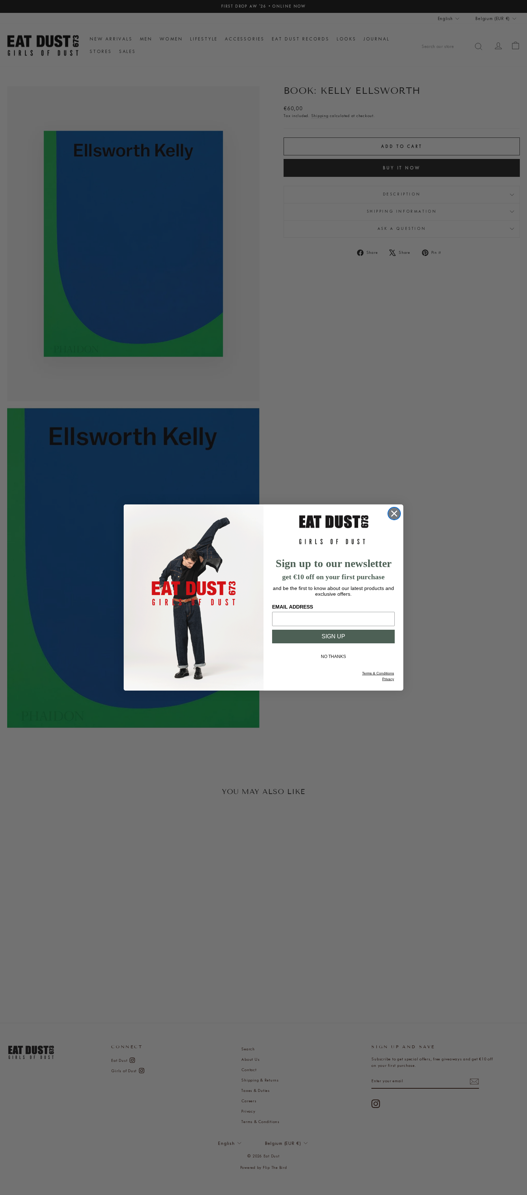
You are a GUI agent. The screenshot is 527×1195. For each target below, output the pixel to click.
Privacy (388, 679)
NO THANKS (333, 656)
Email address (292, 607)
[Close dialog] (394, 513)
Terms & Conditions (378, 673)
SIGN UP (333, 636)
